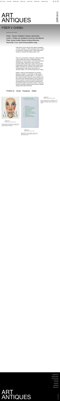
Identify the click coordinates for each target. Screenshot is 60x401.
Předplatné (55, 387)
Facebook (56, 383)
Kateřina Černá (8, 32)
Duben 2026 (22, 1)
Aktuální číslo (55, 378)
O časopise (55, 380)
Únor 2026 (9, 1)
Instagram (56, 385)
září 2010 (15, 32)
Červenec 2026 (44, 1)
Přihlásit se (55, 374)
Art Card (56, 381)
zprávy (12, 32)
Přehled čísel (55, 376)
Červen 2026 (36, 1)
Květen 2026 (29, 1)
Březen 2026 (16, 1)
